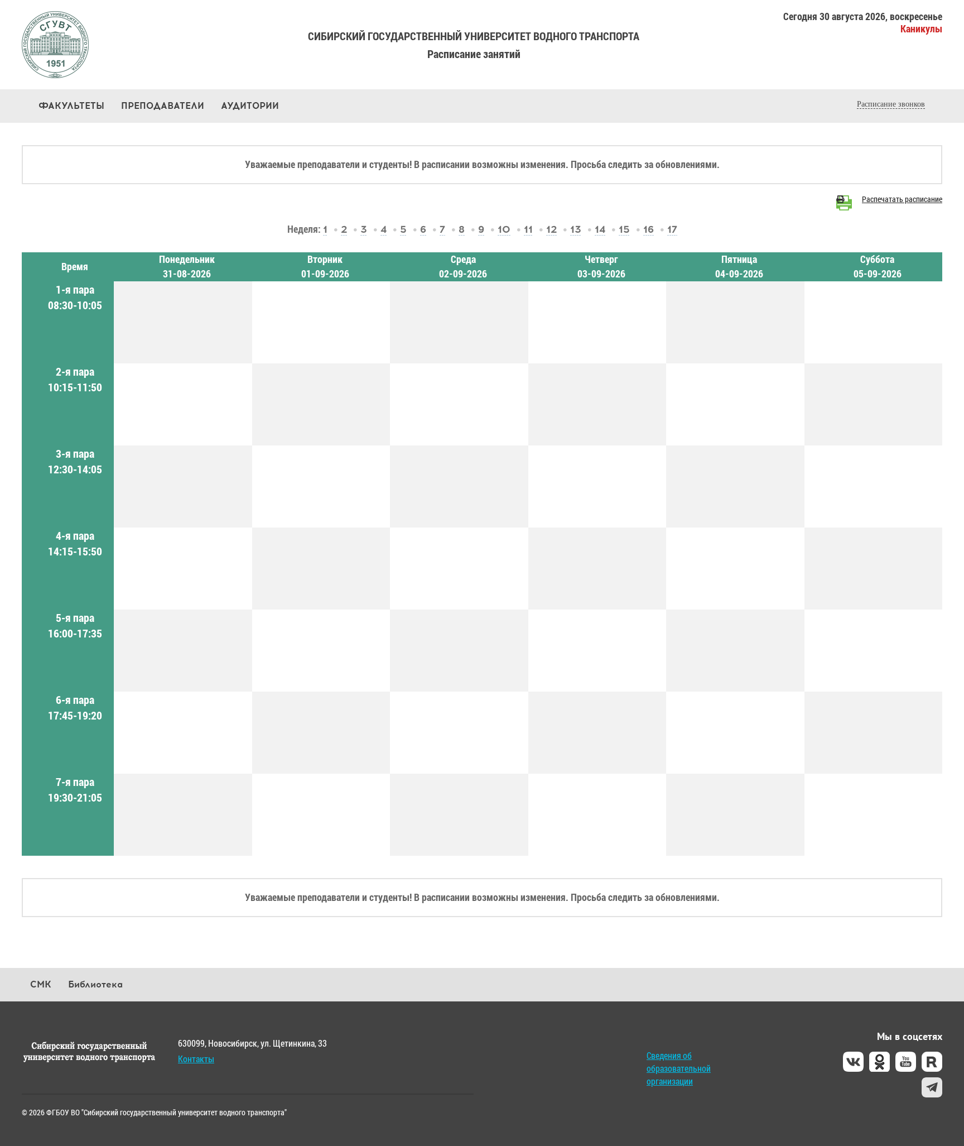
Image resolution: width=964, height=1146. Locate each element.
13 (575, 229)
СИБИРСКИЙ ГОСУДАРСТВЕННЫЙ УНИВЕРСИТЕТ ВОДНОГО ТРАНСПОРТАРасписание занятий (473, 44)
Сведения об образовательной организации (679, 1068)
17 (672, 229)
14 (600, 229)
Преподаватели (162, 105)
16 (648, 229)
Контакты (196, 1059)
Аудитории (250, 105)
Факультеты (71, 105)
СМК (40, 984)
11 (528, 229)
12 (551, 229)
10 (504, 229)
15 (624, 229)
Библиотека (95, 984)
